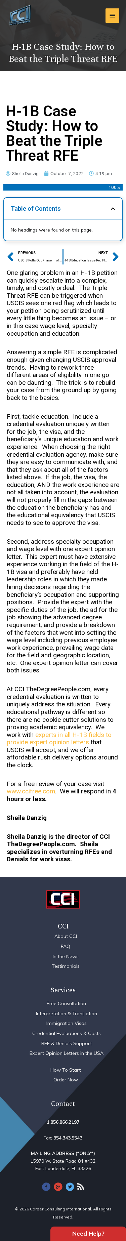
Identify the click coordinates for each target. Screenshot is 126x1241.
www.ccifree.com (31, 791)
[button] (113, 208)
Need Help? (88, 1233)
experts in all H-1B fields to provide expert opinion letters (59, 738)
